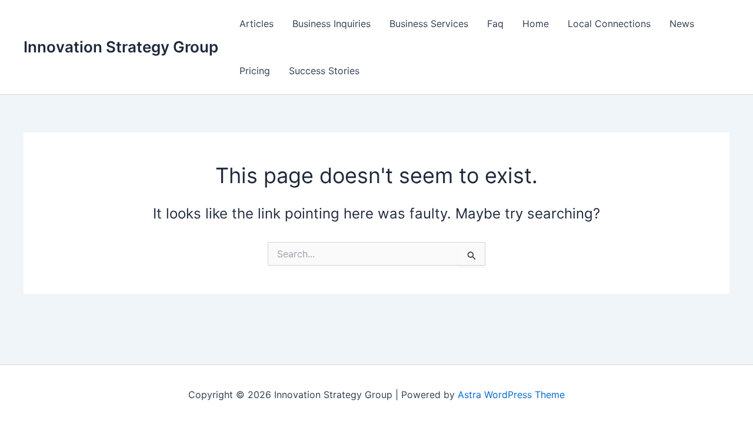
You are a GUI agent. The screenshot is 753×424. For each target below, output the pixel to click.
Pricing (254, 71)
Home (535, 23)
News (681, 23)
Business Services (428, 23)
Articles (256, 23)
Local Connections (609, 23)
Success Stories (324, 71)
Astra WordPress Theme (511, 394)
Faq (495, 23)
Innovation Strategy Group (121, 47)
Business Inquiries (331, 23)
